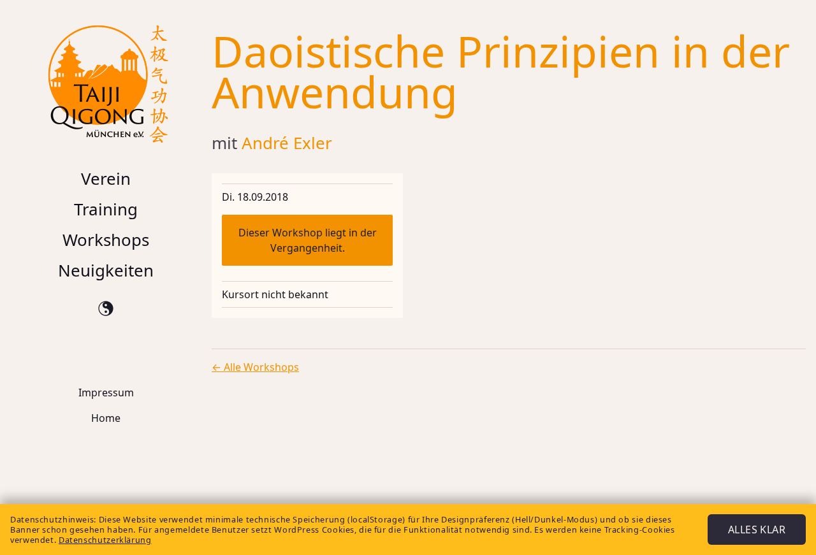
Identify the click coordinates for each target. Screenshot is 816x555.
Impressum (106, 393)
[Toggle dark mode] (105, 308)
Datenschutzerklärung (105, 539)
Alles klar (756, 530)
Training (106, 209)
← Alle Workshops (255, 367)
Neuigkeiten (106, 270)
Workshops (105, 239)
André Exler (287, 142)
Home (105, 418)
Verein (106, 178)
